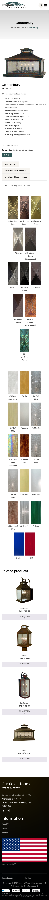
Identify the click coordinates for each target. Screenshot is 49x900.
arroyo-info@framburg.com (19, 802)
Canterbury (17, 150)
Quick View (24, 616)
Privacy (5, 832)
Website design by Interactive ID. (24, 886)
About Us (5, 824)
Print (7, 155)
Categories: (7, 150)
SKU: (3, 145)
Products (5, 828)
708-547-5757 (11, 787)
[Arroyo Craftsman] (14, 5)
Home (13, 27)
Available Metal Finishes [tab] (16, 170)
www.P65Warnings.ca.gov (25, 896)
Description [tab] (10, 164)
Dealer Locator (7, 878)
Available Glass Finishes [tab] (16, 177)
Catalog (27, 878)
